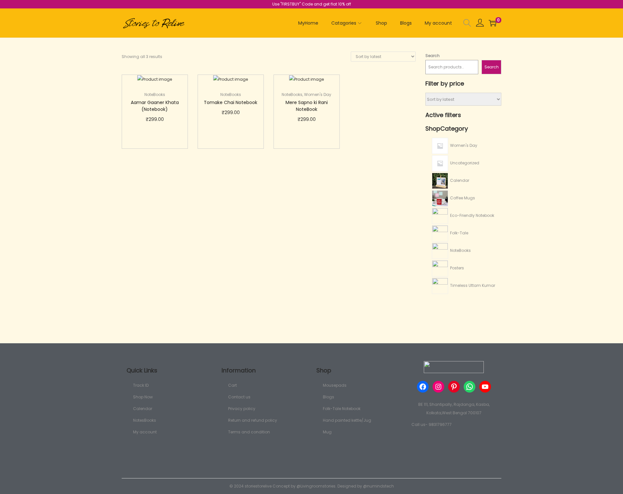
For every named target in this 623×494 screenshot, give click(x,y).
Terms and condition (249, 432)
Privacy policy (241, 408)
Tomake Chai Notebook (230, 102)
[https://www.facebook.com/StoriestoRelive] (423, 387)
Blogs (328, 397)
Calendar (142, 408)
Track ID (141, 385)
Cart (232, 385)
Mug (327, 432)
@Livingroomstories (316, 486)
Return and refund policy (252, 420)
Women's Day (317, 94)
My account (145, 432)
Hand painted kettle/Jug (347, 420)
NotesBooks (144, 420)
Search (432, 55)
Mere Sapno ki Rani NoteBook (307, 105)
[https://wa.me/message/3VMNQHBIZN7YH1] (469, 387)
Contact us (239, 397)
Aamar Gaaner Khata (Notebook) (155, 105)
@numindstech (378, 486)
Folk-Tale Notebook (341, 408)
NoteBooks (154, 94)
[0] (492, 23)
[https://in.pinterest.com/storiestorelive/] (454, 387)
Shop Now (143, 397)
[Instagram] (438, 387)
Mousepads (335, 385)
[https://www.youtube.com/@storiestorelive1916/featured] (485, 387)
